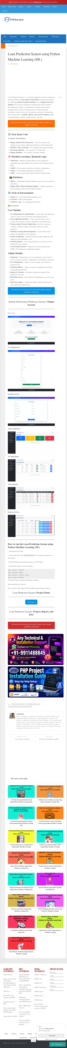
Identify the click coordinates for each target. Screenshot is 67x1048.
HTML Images (38, 991)
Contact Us (5, 11)
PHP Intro (6, 991)
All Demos (47, 6)
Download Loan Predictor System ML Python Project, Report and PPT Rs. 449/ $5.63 (31, 123)
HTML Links (38, 979)
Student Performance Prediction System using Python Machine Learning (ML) (21, 888)
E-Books (54, 6)
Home (3, 6)
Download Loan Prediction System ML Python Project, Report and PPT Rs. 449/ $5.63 (31, 291)
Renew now (37, 2)
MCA (53, 983)
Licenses (22, 1034)
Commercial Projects (40, 41)
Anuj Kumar (14, 64)
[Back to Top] (33, 1040)
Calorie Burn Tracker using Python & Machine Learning (50, 931)
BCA (53, 979)
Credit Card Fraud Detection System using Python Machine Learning (50, 846)
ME (53, 990)
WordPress (24, 36)
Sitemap (30, 1034)
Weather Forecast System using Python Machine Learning (50, 867)
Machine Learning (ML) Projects (23, 41)
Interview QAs (12, 6)
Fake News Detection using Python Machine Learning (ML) (21, 910)
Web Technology (43, 36)
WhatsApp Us (52, 1035)
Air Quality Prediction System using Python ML (21, 931)
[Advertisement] (32, 27)
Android (37, 6)
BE (52, 976)
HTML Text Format (40, 987)
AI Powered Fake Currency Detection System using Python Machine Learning (50, 822)
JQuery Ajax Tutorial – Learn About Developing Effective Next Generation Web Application (10, 983)
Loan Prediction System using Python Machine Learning (20, 706)
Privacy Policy (34, 1037)
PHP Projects (55, 36)
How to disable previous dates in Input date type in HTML (41, 1006)
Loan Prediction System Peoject (33, 704)
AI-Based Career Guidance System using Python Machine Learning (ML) (50, 801)
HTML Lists (38, 983)
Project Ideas (6, 41)
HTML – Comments (40, 975)
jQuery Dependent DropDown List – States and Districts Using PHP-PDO (24, 978)
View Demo (31, 602)
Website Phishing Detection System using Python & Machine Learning (50, 910)
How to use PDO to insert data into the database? (24, 1014)
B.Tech (53, 972)
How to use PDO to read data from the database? (24, 1022)
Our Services (23, 1037)
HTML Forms (38, 1000)
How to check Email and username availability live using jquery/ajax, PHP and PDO (25, 989)
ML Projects (13, 46)
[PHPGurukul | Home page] (13, 20)
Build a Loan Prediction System (18, 704)
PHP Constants (7, 975)
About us (13, 1034)
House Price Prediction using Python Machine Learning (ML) (21, 867)
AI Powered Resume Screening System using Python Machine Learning (21, 846)
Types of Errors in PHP (10, 1016)
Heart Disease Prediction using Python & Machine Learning (21, 953)
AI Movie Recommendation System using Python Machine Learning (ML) (21, 801)
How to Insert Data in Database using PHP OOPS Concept (9, 1010)
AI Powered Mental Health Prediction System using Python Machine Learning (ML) (21, 823)
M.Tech (54, 986)
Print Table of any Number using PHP (9, 996)
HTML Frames (38, 996)
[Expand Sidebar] (3, 45)
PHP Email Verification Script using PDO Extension (25, 999)
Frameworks (13, 36)
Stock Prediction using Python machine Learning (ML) (50, 888)
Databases (32, 36)
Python (29, 6)
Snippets (21, 6)
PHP (4, 36)
